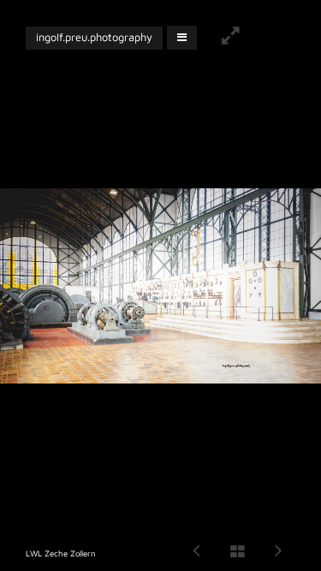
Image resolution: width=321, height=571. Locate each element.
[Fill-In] (231, 37)
